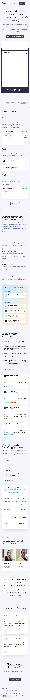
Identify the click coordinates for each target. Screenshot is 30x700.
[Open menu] (27, 3)
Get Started (15, 204)
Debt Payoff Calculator (15, 693)
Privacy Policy (16, 696)
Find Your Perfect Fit (9, 369)
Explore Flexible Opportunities (15, 36)
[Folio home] (4, 3)
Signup (21, 3)
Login (15, 3)
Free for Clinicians (15, 679)
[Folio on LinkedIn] (6, 688)
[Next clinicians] (27, 555)
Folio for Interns (5, 693)
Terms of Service (23, 696)
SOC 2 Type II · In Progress (6, 696)
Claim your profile (8, 480)
